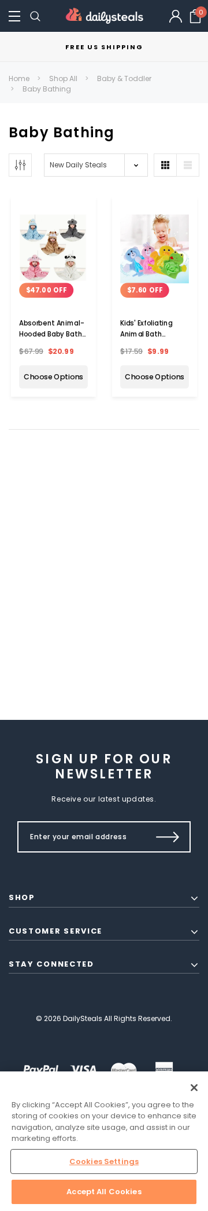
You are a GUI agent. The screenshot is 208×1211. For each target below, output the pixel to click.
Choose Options (53, 377)
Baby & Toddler (124, 78)
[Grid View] (165, 165)
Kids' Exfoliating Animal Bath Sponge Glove (146, 334)
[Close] (194, 1087)
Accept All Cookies (103, 1191)
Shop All (63, 78)
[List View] (187, 165)
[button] (14, 16)
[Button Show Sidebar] (20, 165)
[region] (104, 1141)
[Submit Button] (168, 836)
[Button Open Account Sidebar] (175, 16)
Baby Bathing (47, 89)
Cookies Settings (104, 1161)
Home (19, 78)
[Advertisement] (104, 566)
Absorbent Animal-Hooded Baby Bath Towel (51, 334)
